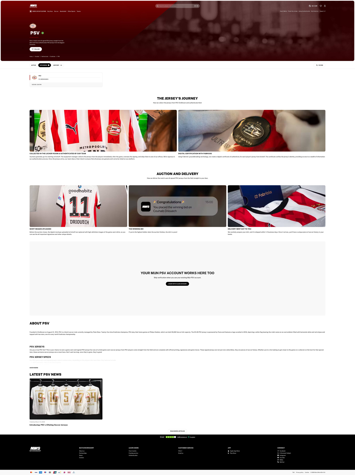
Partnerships (83, 453)
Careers (81, 457)
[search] (177, 6)
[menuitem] (313, 6)
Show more (34, 367)
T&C (293, 472)
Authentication (133, 455)
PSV (59, 56)
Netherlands (45, 56)
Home (31, 56)
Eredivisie (52, 56)
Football (37, 56)
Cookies (307, 472)
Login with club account (177, 284)
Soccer (56, 11)
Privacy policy (299, 472)
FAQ (179, 451)
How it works (132, 451)
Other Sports (71, 11)
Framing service (133, 453)
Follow (37, 49)
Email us (180, 453)
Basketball (63, 11)
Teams (79, 11)
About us (81, 451)
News (81, 455)
